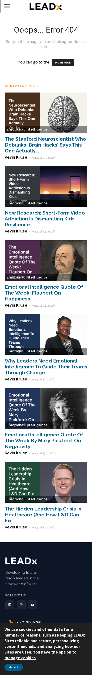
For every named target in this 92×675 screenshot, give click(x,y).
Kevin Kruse (16, 157)
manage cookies (20, 657)
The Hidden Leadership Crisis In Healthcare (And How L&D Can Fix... (43, 514)
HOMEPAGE (63, 62)
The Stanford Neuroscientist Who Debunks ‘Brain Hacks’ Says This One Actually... (45, 145)
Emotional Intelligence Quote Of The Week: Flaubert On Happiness (44, 293)
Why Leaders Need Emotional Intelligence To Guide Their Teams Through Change (46, 366)
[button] (9, 604)
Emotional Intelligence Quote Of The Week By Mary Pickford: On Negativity (44, 440)
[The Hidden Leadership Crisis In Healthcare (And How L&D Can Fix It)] (46, 482)
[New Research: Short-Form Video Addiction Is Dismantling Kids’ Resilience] (46, 186)
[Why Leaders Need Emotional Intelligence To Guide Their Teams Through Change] (46, 334)
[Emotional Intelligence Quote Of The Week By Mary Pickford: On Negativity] (46, 408)
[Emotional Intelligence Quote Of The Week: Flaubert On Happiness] (46, 260)
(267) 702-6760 (28, 622)
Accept (13, 667)
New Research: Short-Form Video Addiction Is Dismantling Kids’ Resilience (45, 219)
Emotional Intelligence (27, 129)
